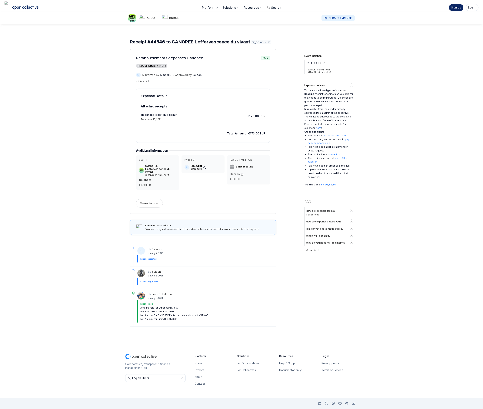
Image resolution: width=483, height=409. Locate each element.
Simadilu (157, 249)
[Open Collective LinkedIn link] (319, 403)
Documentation (289, 370)
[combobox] (155, 378)
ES (330, 184)
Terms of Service (332, 370)
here (318, 128)
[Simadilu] (138, 75)
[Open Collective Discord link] (346, 403)
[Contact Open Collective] (353, 403)
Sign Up (456, 7)
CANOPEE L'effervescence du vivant (211, 42)
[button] (149, 18)
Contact (200, 383)
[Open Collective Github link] (340, 403)
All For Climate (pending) (319, 72)
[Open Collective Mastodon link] (333, 403)
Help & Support (289, 363)
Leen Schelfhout (162, 294)
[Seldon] (141, 273)
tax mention (334, 154)
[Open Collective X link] (326, 403)
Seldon (156, 271)
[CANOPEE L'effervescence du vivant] (132, 18)
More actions (147, 203)
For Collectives (246, 370)
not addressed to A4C (336, 135)
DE (326, 184)
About (198, 376)
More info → (312, 250)
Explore (199, 370)
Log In (472, 7)
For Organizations (248, 363)
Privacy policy (330, 363)
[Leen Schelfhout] (141, 295)
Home (198, 363)
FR (322, 184)
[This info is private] (242, 174)
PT (334, 184)
